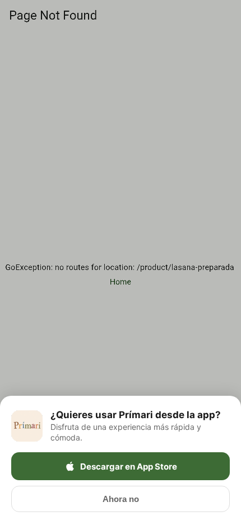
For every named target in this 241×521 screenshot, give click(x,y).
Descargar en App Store (128, 466)
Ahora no (121, 499)
